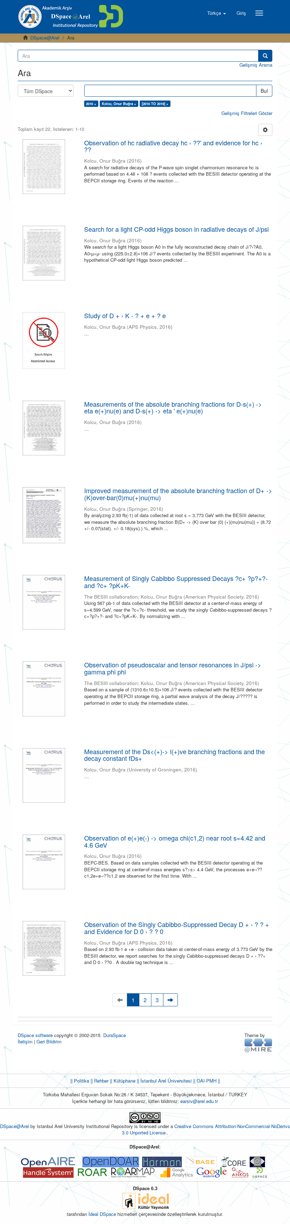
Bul (264, 90)
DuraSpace (114, 1035)
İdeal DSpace (102, 1214)
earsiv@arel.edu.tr (199, 1101)
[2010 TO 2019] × (155, 103)
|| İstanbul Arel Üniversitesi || (165, 1080)
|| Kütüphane (122, 1080)
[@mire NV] (258, 1045)
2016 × (91, 103)
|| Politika (79, 1080)
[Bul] (265, 56)
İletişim (25, 1041)
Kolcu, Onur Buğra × (119, 103)
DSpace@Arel (44, 37)
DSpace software (35, 1035)
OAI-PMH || (207, 1080)
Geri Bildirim (49, 1041)
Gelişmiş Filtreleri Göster (246, 113)
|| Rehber (99, 1080)
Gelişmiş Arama (255, 64)
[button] (216, 13)
